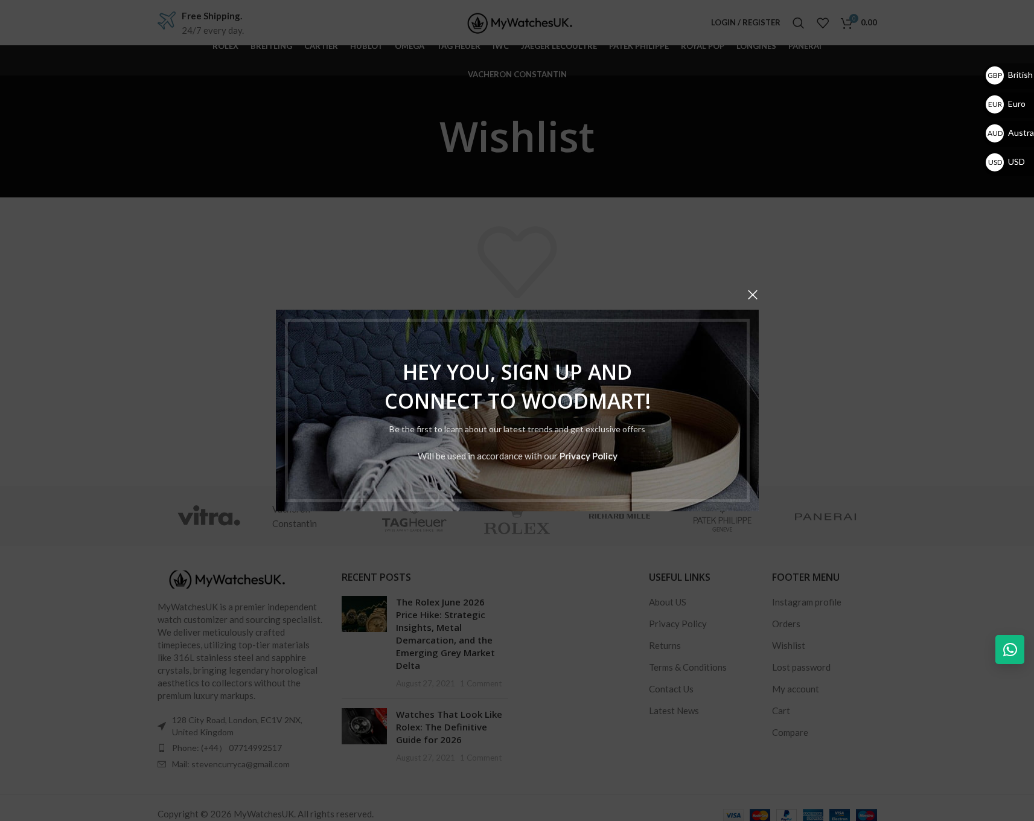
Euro (1007, 103)
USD (1006, 161)
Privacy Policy (588, 455)
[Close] (753, 295)
